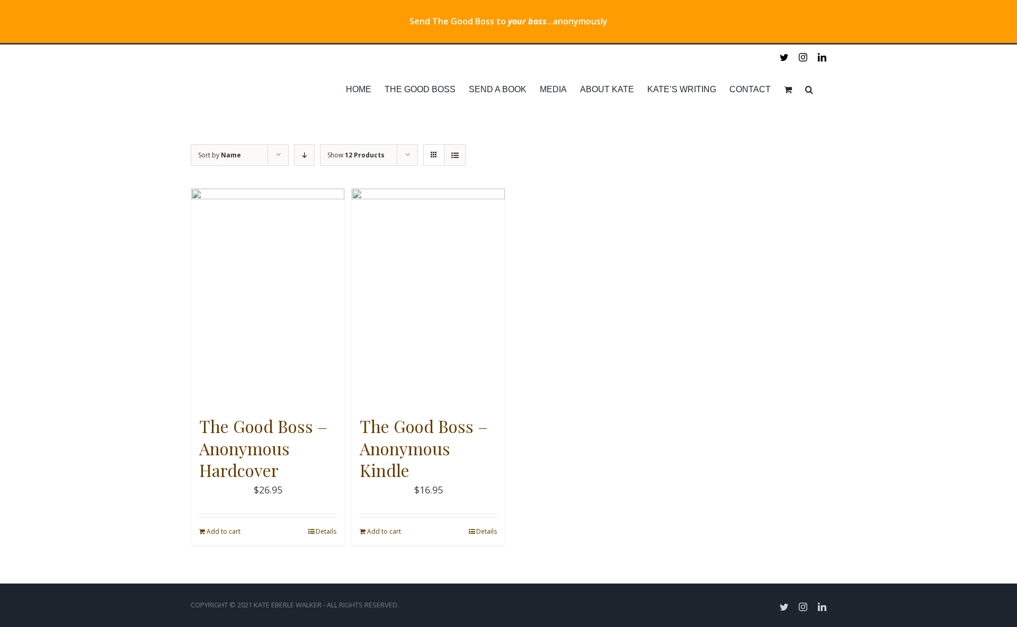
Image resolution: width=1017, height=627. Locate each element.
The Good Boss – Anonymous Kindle (424, 447)
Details (326, 531)
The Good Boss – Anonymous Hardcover (263, 447)
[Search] (809, 89)
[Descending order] (304, 155)
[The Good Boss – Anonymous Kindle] (428, 296)
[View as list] (454, 155)
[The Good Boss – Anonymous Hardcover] (267, 296)
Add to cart (223, 531)
